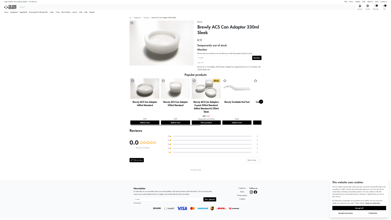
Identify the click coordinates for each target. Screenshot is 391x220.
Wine (58, 12)
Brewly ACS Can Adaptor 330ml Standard (175, 103)
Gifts (80, 12)
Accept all (359, 208)
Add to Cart (145, 122)
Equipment (14, 12)
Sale (85, 12)
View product (206, 122)
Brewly (199, 22)
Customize (373, 213)
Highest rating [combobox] (251, 160)
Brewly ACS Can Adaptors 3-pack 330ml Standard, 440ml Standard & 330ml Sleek (206, 106)
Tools (363, 2)
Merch (74, 12)
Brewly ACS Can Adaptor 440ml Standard (145, 103)
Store (376, 2)
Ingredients (23, 12)
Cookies (357, 2)
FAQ (345, 2)
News (6, 12)
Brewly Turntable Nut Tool (236, 101)
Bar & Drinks (66, 12)
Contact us (383, 2)
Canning (146, 17)
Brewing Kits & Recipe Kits (38, 12)
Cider (52, 12)
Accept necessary (345, 213)
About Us (370, 2)
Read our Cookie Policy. (373, 203)
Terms (351, 2)
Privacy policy (137, 203)
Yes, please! (210, 199)
